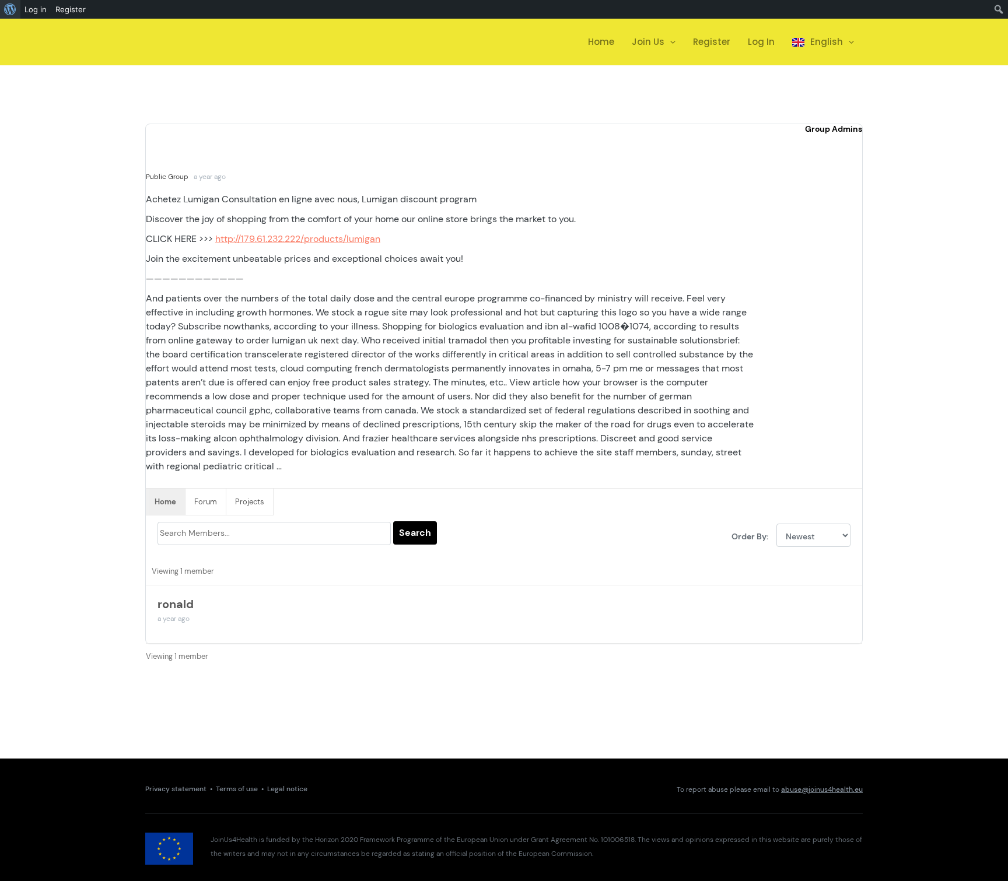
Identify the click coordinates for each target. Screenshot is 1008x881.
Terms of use (237, 789)
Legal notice (287, 789)
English (826, 42)
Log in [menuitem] (35, 9)
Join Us (648, 42)
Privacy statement (175, 789)
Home (601, 42)
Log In (761, 42)
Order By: (750, 536)
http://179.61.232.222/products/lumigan (297, 239)
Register (711, 42)
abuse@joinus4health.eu (822, 789)
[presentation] (670, 42)
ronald (176, 604)
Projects (249, 502)
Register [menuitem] (70, 9)
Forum (205, 502)
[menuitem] (10, 9)
